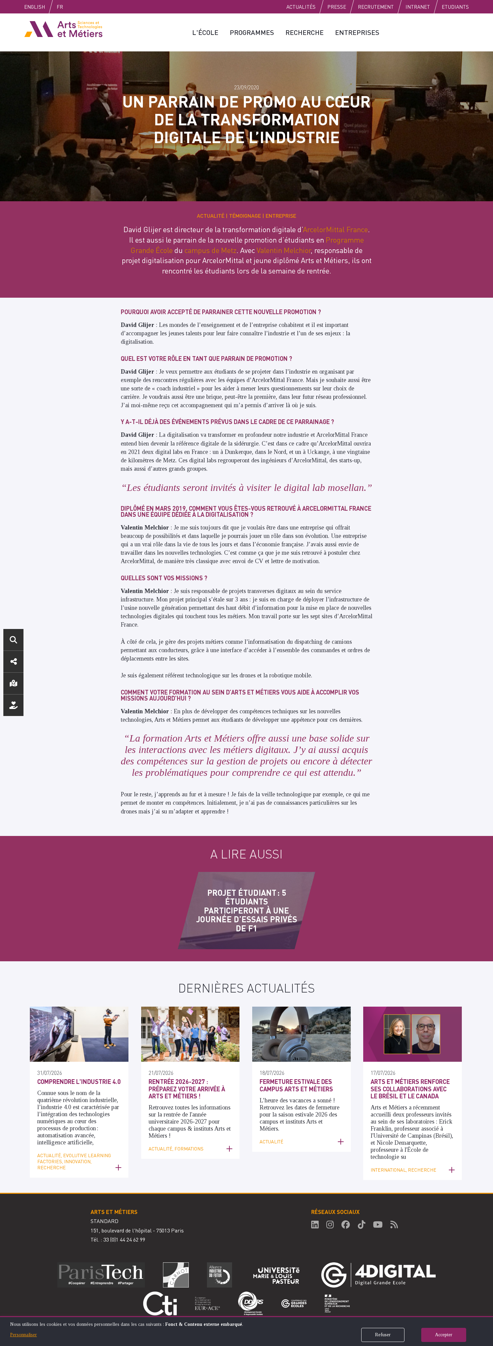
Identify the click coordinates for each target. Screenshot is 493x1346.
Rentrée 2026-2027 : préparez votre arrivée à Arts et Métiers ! (187, 1089)
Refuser (383, 1334)
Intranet (417, 6)
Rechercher (13, 639)
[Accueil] (63, 28)
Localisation (13, 683)
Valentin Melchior (284, 250)
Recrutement (376, 6)
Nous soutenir (13, 705)
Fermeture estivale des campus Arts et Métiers (296, 1085)
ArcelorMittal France (335, 229)
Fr (60, 6)
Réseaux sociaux (13, 661)
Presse (336, 6)
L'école (205, 32)
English (34, 6)
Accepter (443, 1334)
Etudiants (455, 6)
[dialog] (246, 1331)
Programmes (252, 32)
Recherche (304, 32)
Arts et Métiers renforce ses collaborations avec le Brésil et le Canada (410, 1089)
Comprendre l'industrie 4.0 (79, 1081)
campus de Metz (210, 250)
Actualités (301, 6)
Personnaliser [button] (23, 1334)
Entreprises (357, 32)
